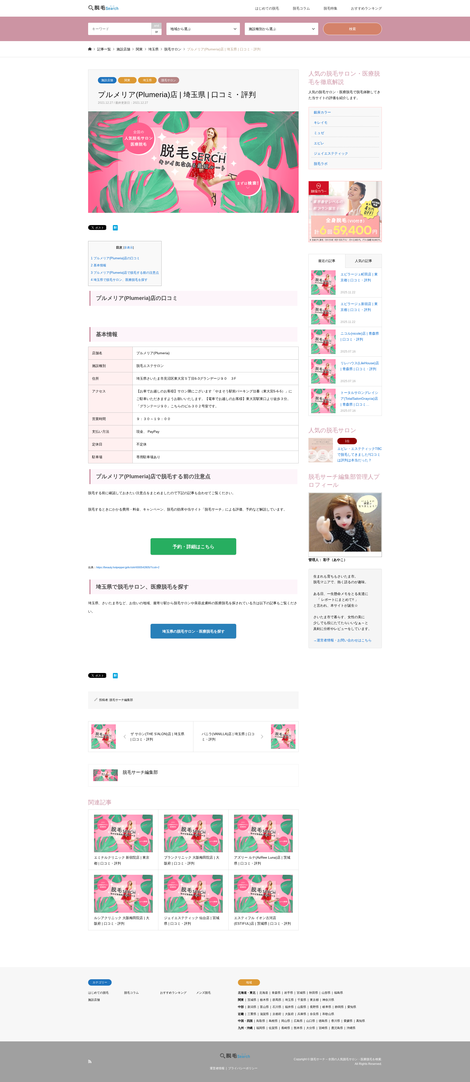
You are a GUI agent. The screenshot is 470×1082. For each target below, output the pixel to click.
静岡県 (339, 1007)
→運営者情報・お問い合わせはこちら (342, 640)
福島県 (338, 992)
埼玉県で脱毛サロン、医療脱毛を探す (119, 280)
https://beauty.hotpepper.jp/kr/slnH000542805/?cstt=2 (127, 567)
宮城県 (301, 992)
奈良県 (314, 1014)
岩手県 (288, 992)
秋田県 (313, 992)
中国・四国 (245, 1021)
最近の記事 (326, 261)
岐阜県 (326, 1007)
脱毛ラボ (321, 164)
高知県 (360, 1021)
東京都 (314, 1000)
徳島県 (323, 1021)
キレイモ (321, 123)
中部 (241, 1007)
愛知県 (351, 1007)
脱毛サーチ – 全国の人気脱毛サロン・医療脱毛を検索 (345, 1059)
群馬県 (276, 1000)
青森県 (276, 992)
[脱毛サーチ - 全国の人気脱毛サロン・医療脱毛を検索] (103, 8)
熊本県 (298, 1028)
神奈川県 (328, 1000)
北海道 (263, 992)
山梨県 (301, 1007)
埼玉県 (147, 80)
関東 (127, 80)
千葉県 (301, 1000)
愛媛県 (348, 1021)
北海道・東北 (247, 992)
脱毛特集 (330, 8)
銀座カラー (322, 112)
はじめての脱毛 (267, 8)
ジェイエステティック (331, 153)
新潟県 (251, 1007)
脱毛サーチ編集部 (121, 700)
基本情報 (98, 265)
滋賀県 (264, 1014)
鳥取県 (260, 1021)
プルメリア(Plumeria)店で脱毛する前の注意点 (125, 272)
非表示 (128, 247)
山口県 (310, 1021)
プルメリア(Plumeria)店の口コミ (115, 258)
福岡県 (260, 1028)
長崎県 (285, 1028)
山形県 (326, 992)
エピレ (319, 143)
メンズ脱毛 (203, 992)
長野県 (314, 1007)
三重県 (251, 1014)
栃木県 (264, 1000)
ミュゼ (319, 133)
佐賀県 (273, 1028)
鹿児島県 (337, 1028)
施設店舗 (107, 80)
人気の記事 (363, 261)
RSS (90, 1061)
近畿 (241, 1014)
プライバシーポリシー (243, 1068)
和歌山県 (328, 1014)
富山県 (264, 1007)
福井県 (289, 1007)
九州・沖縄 (245, 1028)
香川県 (335, 1021)
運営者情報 (217, 1068)
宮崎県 (323, 1028)
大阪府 (289, 1014)
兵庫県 (301, 1014)
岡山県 (285, 1021)
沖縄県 (351, 1028)
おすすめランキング (366, 8)
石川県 (276, 1007)
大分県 (310, 1028)
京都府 (276, 1014)
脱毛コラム (301, 8)
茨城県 (251, 1000)
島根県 (273, 1021)
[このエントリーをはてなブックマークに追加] (115, 229)
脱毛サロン (168, 80)
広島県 (298, 1021)
